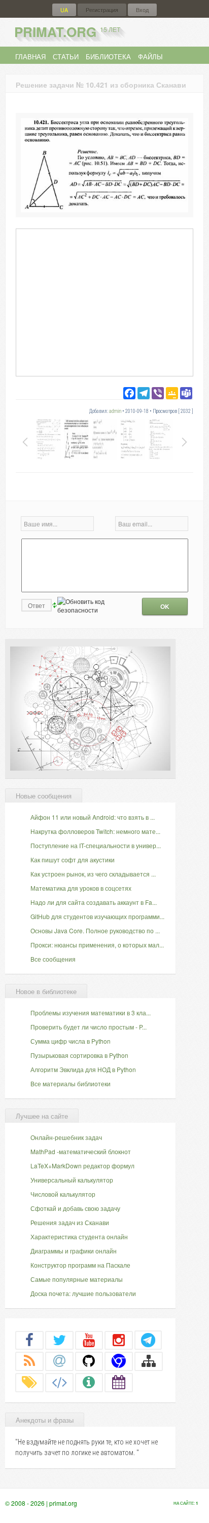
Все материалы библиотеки (70, 1083)
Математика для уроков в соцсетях (80, 888)
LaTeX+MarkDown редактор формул (82, 1165)
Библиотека (108, 56)
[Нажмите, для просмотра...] (104, 209)
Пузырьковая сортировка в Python (79, 1055)
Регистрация (102, 10)
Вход (142, 10)
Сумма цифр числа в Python (70, 1041)
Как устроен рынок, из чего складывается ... (93, 873)
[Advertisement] (104, 302)
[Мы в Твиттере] (59, 1339)
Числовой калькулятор (62, 1194)
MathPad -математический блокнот (80, 1151)
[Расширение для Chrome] (118, 1361)
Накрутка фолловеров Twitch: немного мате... (95, 831)
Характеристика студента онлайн (79, 1236)
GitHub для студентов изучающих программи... (97, 916)
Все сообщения (53, 959)
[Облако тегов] (29, 1382)
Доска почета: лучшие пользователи (83, 1293)
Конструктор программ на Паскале (80, 1265)
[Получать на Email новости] (59, 1361)
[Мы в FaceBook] (29, 1339)
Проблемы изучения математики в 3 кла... (90, 1012)
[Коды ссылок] (59, 1382)
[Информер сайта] (89, 1382)
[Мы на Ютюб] (89, 1339)
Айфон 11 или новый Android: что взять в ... (92, 817)
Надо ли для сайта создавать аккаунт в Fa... (93, 902)
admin (115, 411)
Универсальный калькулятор (71, 1179)
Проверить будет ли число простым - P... (88, 1026)
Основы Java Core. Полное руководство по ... (95, 930)
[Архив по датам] (118, 1382)
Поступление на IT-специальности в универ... (95, 845)
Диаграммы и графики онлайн (73, 1250)
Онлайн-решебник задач (66, 1137)
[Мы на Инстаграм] (118, 1339)
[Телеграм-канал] (148, 1339)
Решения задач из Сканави (69, 1222)
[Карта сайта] (148, 1361)
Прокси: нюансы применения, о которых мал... (97, 944)
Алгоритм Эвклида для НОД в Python (83, 1069)
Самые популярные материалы (76, 1279)
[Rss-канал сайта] (29, 1361)
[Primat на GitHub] (89, 1361)
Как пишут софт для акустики (72, 859)
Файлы (150, 56)
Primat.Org (67, 31)
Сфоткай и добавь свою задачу (75, 1208)
